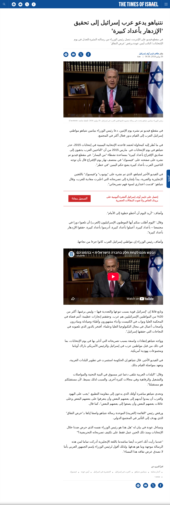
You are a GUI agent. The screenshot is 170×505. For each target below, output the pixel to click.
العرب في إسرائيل (122, 472)
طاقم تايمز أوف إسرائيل (149, 53)
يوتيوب (157, 476)
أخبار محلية (155, 472)
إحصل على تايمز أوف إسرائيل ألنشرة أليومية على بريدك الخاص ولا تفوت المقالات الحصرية (132, 198)
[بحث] (4, 4)
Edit (138, 57)
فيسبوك (73, 472)
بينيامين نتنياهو (141, 472)
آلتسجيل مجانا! (79, 198)
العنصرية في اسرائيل (102, 472)
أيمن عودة (85, 472)
